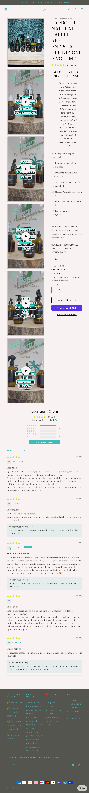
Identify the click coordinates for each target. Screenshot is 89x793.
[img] (13, 457)
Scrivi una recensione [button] (44, 442)
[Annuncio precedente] (4, 2)
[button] (6, 10)
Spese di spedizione (71, 277)
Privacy (73, 700)
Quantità (54, 285)
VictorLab (15, 787)
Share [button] (57, 259)
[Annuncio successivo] (84, 2)
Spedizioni (75, 718)
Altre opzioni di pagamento (67, 314)
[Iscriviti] (54, 765)
